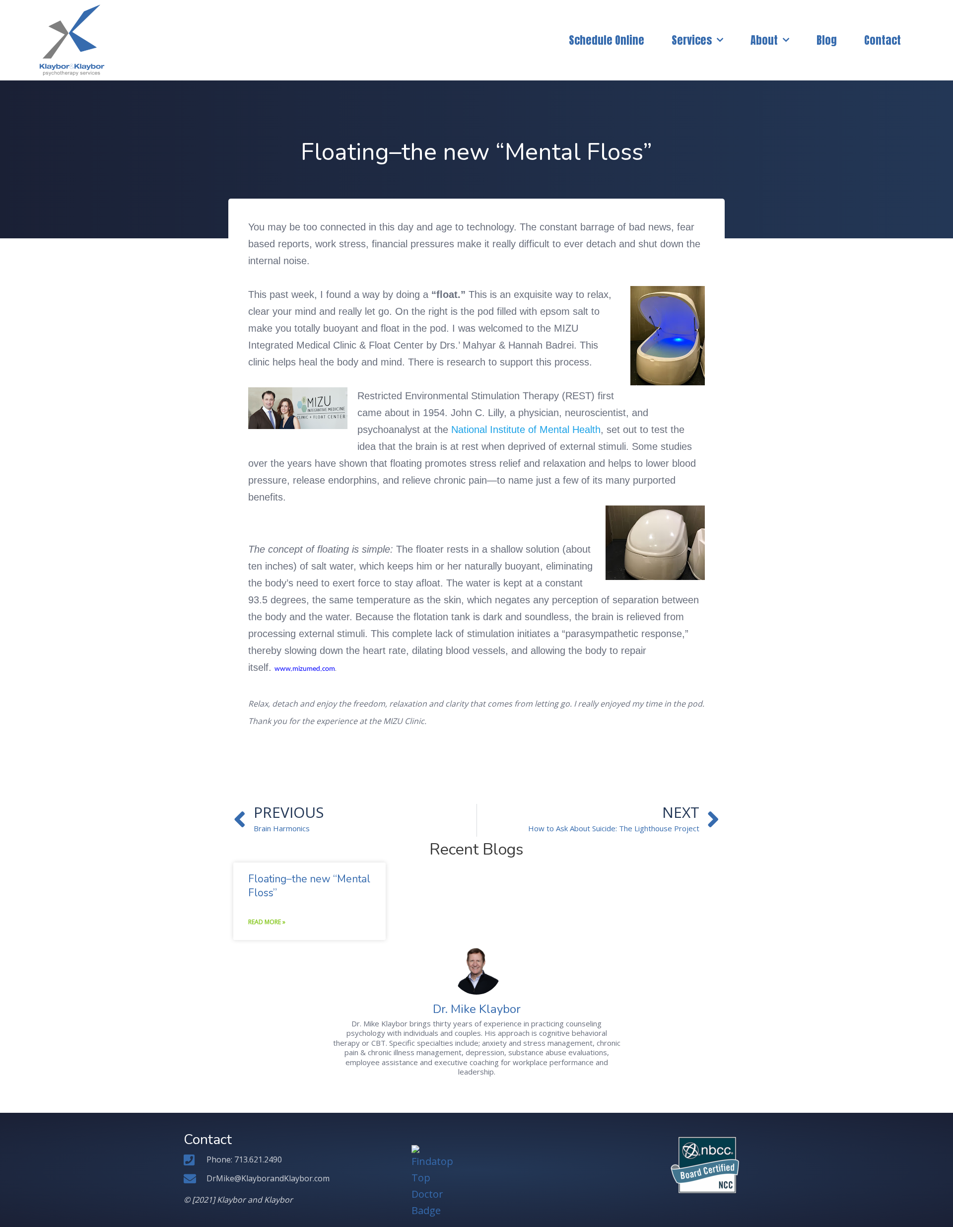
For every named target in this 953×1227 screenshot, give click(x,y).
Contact (882, 40)
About (764, 40)
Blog (827, 40)
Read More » (266, 922)
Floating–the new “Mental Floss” (309, 885)
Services (692, 40)
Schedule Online (606, 40)
